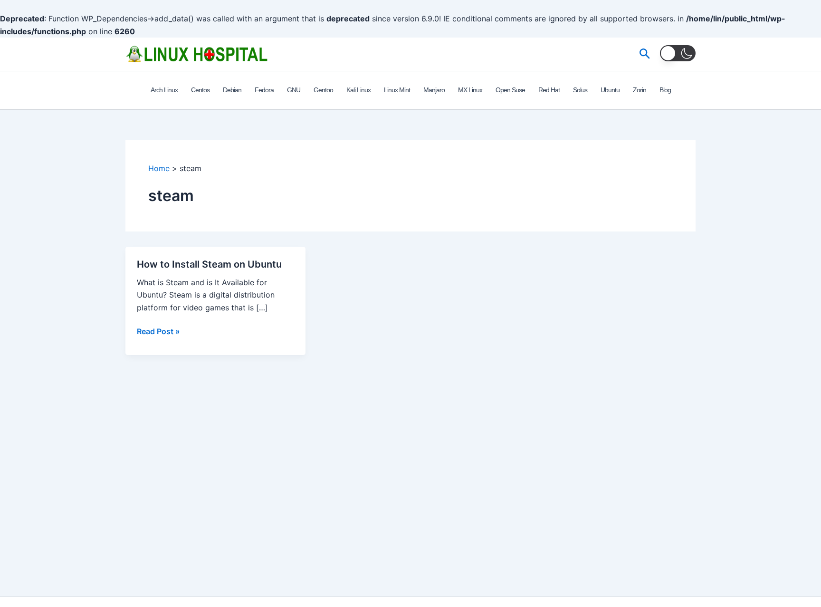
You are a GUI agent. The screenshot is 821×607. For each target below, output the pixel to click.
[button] (645, 54)
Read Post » (158, 331)
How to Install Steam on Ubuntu (209, 264)
